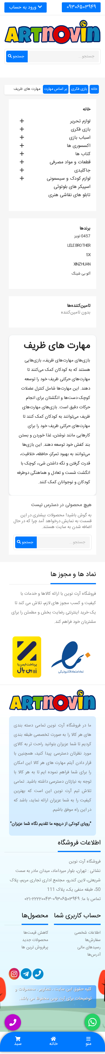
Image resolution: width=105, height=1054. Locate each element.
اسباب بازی (79, 138)
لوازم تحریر (80, 122)
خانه (86, 109)
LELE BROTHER (78, 246)
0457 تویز (82, 236)
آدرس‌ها (94, 954)
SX (88, 255)
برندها (85, 228)
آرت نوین (57, 998)
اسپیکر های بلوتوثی (72, 187)
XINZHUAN (82, 265)
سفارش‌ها (93, 940)
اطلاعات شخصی (87, 932)
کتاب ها (82, 154)
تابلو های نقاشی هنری (69, 195)
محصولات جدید (35, 940)
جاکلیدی (82, 171)
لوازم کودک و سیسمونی (68, 179)
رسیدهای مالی (89, 947)
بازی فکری (80, 130)
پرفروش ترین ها (35, 947)
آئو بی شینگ (80, 274)
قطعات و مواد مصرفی (70, 163)
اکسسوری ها (78, 146)
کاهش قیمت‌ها (36, 932)
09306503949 (81, 7)
